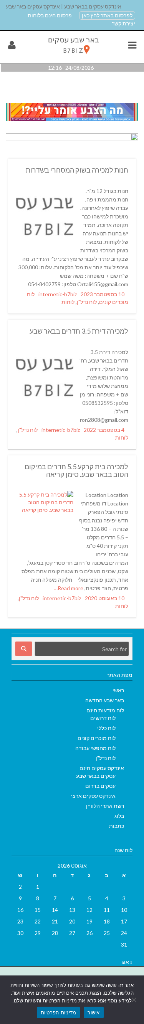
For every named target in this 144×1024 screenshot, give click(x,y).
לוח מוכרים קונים (97, 738)
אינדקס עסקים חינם (101, 768)
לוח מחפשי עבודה (95, 748)
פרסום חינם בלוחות (50, 15)
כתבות (116, 826)
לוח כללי (106, 728)
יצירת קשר (123, 23)
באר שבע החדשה (104, 700)
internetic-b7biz (57, 294)
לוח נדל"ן (87, 302)
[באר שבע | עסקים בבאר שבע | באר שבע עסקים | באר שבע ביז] (73, 55)
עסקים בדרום (100, 785)
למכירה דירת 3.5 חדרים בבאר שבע (79, 331)
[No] (134, 1000)
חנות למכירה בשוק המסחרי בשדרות (77, 170)
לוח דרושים (103, 718)
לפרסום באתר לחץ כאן (107, 15)
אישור (93, 1012)
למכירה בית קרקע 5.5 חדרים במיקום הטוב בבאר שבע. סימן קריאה (76, 470)
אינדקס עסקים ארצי (93, 795)
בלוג (119, 815)
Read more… (69, 588)
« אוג (127, 962)
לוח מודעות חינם (105, 710)
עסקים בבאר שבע (96, 775)
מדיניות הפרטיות (58, 1012)
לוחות (67, 302)
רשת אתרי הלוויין (105, 805)
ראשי (118, 690)
